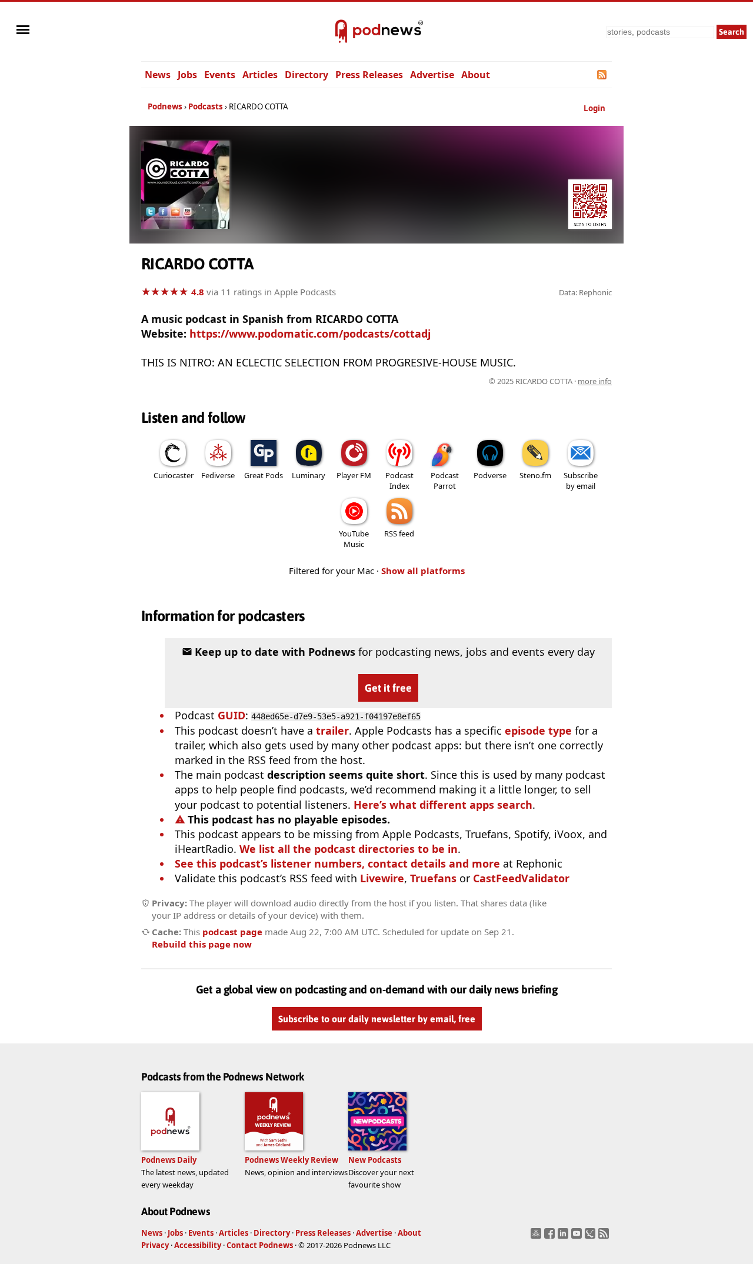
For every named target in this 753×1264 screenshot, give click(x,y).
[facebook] (551, 1237)
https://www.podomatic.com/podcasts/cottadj (310, 333)
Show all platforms (423, 570)
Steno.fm (535, 475)
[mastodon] (537, 1237)
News (158, 74)
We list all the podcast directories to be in (348, 849)
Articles (260, 74)
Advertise (432, 74)
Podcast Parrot (445, 480)
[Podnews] (341, 31)
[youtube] (578, 1237)
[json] (591, 1237)
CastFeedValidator (521, 878)
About (475, 74)
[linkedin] (564, 1237)
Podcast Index (399, 480)
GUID (231, 715)
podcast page (232, 932)
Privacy (155, 1245)
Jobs (187, 74)
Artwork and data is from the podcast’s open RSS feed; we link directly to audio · (425, 381)
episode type (538, 730)
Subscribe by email (581, 480)
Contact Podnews (259, 1245)
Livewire (382, 878)
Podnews (165, 106)
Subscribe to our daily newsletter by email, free (376, 1018)
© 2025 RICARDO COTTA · (550, 381)
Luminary (308, 475)
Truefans (433, 878)
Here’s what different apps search (443, 805)
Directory (306, 74)
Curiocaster (174, 475)
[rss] (605, 1237)
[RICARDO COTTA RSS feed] (603, 75)
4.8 (197, 292)
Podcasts (205, 106)
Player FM (353, 475)
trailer (332, 730)
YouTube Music (354, 538)
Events (219, 74)
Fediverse (218, 475)
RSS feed (399, 533)
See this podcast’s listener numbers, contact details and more (337, 863)
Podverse (490, 475)
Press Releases (369, 74)
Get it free (388, 688)
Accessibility (197, 1245)
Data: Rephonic (585, 292)
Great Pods (263, 475)
